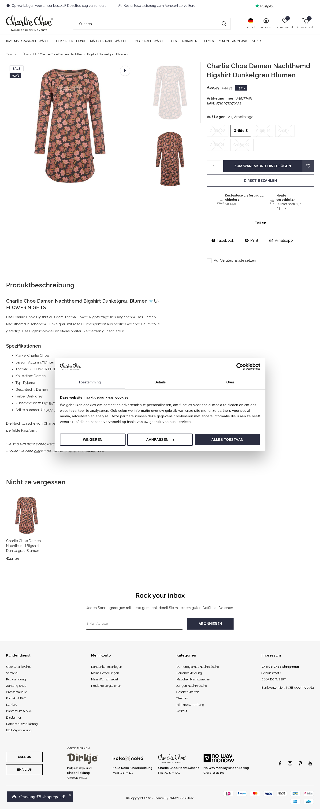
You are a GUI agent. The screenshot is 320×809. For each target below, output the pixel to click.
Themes (208, 41)
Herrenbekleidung (70, 41)
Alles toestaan (227, 440)
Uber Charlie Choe (18, 666)
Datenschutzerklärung (22, 724)
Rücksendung (16, 679)
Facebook (225, 240)
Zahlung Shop (16, 685)
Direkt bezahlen (260, 180)
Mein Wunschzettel (104, 679)
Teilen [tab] (260, 223)
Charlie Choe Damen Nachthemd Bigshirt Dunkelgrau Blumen (23, 546)
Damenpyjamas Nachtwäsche (28, 41)
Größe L (284, 131)
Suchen (224, 24)
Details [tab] (160, 382)
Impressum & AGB (19, 711)
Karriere (11, 704)
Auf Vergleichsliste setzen (235, 260)
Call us (24, 757)
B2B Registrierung (19, 730)
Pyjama (29, 383)
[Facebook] (280, 763)
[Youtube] (310, 763)
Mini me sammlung (233, 41)
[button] (173, 92)
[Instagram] (290, 763)
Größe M (263, 131)
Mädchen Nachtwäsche (108, 41)
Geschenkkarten (184, 41)
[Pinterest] (300, 763)
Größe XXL (242, 145)
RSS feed (188, 798)
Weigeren (93, 440)
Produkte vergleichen (106, 685)
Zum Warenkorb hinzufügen (262, 166)
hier (37, 451)
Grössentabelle (16, 692)
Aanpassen (157, 440)
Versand (12, 673)
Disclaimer (13, 717)
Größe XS (217, 131)
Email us (24, 769)
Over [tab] (230, 382)
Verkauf (258, 41)
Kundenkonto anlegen (106, 666)
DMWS (174, 798)
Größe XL (217, 145)
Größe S (241, 131)
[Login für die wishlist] (308, 166)
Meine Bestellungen (105, 673)
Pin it (254, 240)
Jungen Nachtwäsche (149, 41)
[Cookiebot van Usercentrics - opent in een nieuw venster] (239, 366)
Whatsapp (284, 240)
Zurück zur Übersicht (21, 54)
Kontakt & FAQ (16, 698)
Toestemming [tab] (89, 382)
